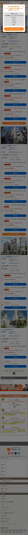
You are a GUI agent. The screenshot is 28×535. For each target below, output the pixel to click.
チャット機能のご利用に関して (14, 29)
